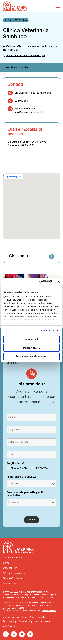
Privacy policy (9, 622)
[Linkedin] (30, 634)
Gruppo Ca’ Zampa (13, 578)
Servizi (6, 563)
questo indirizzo (49, 611)
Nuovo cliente (19, 468)
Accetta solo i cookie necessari (31, 356)
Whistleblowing (42, 622)
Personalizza (47, 330)
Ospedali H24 (10, 568)
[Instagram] (14, 634)
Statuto (41, 617)
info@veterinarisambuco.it (28, 112)
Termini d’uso (28, 617)
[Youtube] (22, 634)
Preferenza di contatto (21, 477)
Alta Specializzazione (14, 573)
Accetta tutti (31, 339)
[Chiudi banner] (59, 282)
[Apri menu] (58, 6)
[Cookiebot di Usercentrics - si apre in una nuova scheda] (39, 282)
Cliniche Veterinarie (12, 558)
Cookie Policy (25, 622)
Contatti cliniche (11, 617)
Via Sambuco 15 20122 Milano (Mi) (33, 93)
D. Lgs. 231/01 (9, 626)
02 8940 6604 (22, 101)
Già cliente (41, 468)
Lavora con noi (10, 583)
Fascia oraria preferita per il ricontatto (25, 494)
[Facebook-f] (6, 634)
